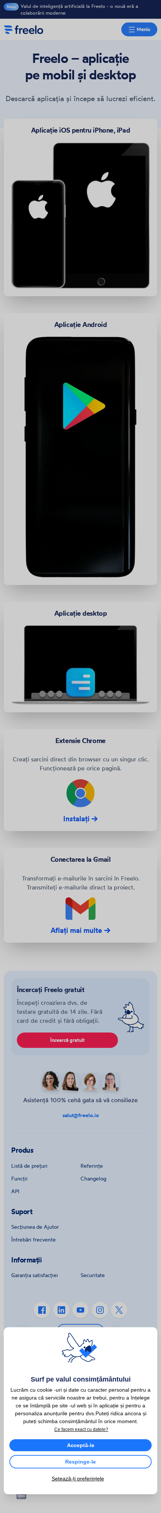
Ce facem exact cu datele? (81, 1429)
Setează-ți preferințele (78, 1479)
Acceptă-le (80, 1445)
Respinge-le (80, 1462)
